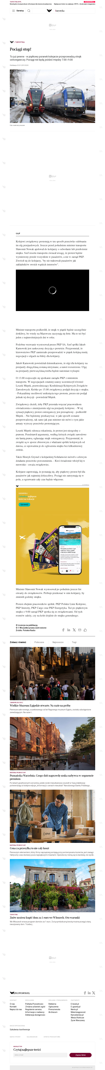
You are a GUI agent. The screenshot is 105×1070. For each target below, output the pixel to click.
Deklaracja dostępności (35, 1015)
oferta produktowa (52, 1037)
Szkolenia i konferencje (20, 1029)
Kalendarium (32, 1037)
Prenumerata (54, 1009)
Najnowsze (58, 642)
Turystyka (20, 42)
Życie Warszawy (78, 1020)
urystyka (59, 10)
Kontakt (13, 1007)
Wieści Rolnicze (77, 1018)
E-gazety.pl (75, 1007)
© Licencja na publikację (27, 625)
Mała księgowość (78, 1012)
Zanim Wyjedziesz (16, 702)
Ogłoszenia (53, 1007)
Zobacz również (18, 642)
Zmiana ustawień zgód (35, 1007)
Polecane (39, 642)
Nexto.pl (74, 1009)
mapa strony (15, 1037)
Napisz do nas (16, 1009)
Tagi (74, 642)
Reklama (52, 1004)
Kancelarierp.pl (77, 1015)
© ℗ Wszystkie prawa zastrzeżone (31, 628)
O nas (12, 1004)
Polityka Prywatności (34, 1004)
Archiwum (53, 1012)
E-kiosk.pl (75, 1004)
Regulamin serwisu (33, 1009)
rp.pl (18, 233)
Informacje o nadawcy (34, 1012)
